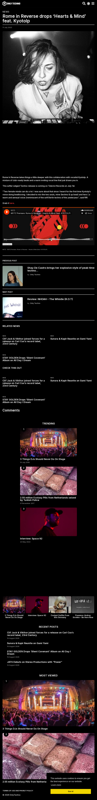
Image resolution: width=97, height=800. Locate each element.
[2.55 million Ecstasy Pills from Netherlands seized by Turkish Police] (48, 481)
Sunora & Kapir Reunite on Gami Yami (71, 338)
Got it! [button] (71, 791)
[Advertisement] (48, 151)
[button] (84, 3)
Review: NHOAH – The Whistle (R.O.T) (50, 299)
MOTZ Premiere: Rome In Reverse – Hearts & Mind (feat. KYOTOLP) (27, 249)
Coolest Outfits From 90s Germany (60, 616)
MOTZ (4, 249)
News (6, 12)
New (4, 336)
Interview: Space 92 (31, 538)
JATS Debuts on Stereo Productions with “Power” (34, 662)
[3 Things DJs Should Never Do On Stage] (48, 442)
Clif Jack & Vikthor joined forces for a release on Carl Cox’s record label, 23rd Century (24, 341)
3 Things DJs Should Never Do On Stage (42, 459)
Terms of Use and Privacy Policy (18, 791)
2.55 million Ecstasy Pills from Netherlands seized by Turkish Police (48, 498)
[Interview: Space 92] (48, 522)
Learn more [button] (56, 785)
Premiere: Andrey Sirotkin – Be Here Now (83, 616)
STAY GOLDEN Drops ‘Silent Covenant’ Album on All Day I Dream (24, 359)
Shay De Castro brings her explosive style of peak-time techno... (60, 269)
